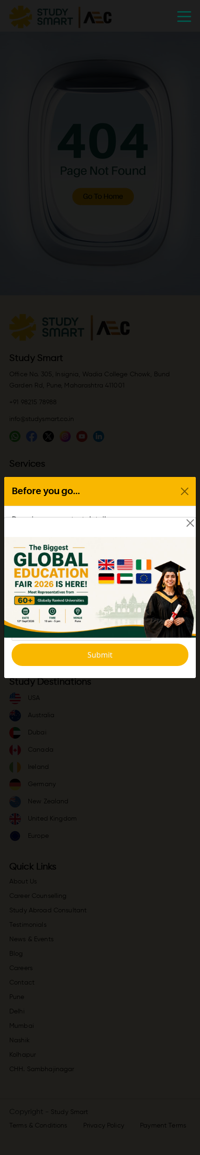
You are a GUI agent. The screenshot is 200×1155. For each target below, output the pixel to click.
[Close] (190, 523)
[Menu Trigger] (183, 16)
